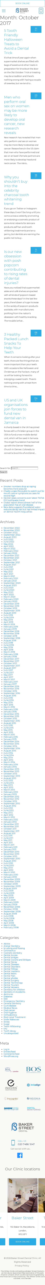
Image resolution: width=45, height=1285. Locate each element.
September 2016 (12, 693)
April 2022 (9, 546)
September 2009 (12, 886)
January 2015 (10, 739)
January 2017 (10, 684)
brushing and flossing (14, 948)
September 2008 (12, 911)
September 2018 (12, 638)
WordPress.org (11, 1056)
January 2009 (10, 904)
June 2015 (9, 728)
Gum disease (10, 1006)
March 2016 (9, 707)
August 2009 (10, 888)
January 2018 (10, 656)
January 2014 (10, 767)
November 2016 (11, 689)
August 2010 (10, 861)
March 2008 (10, 925)
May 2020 (8, 592)
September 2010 (12, 859)
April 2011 (8, 842)
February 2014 (11, 764)
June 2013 (9, 783)
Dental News (10, 973)
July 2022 (8, 539)
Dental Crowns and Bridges (17, 960)
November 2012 (11, 799)
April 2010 (8, 870)
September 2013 (12, 776)
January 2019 (10, 629)
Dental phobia (11, 978)
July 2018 (8, 643)
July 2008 (9, 916)
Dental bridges (11, 957)
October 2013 (10, 774)
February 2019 (11, 627)
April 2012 (8, 815)
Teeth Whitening (12, 1026)
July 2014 (8, 753)
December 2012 (11, 797)
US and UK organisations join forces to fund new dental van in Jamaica (16, 411)
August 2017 (10, 668)
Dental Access (10, 955)
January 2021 (10, 581)
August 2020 (10, 585)
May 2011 (8, 840)
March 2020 (10, 597)
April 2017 (8, 677)
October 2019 (10, 608)
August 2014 (10, 751)
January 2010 (10, 877)
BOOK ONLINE (22, 3)
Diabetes (8, 996)
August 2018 (10, 640)
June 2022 (9, 542)
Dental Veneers (11, 987)
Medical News (10, 1008)
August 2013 (10, 778)
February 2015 (11, 737)
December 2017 (11, 659)
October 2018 (10, 636)
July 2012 (8, 808)
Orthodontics (10, 1015)
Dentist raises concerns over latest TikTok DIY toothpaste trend (24, 499)
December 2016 (11, 686)
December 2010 (11, 852)
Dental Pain (9, 976)
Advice (7, 944)
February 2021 (11, 578)
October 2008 (11, 909)
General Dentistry (12, 1003)
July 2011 (8, 836)
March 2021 (9, 576)
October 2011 (10, 829)
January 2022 (10, 553)
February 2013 (11, 792)
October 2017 (10, 663)
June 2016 (9, 700)
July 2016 (8, 698)
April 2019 (8, 622)
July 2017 (8, 670)
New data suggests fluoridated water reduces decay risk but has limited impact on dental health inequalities (24, 509)
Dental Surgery (11, 980)
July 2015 (8, 725)
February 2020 (11, 599)
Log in (7, 1049)
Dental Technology (13, 983)
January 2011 (10, 849)
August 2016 (10, 695)
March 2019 (9, 624)
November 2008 (12, 907)
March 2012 (9, 817)
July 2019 (8, 615)
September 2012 (12, 803)
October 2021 (10, 560)
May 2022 (8, 544)
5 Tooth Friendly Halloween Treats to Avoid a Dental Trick (16, 41)
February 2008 (11, 927)
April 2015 (8, 732)
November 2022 (12, 530)
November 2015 (11, 716)
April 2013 (8, 787)
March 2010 (9, 872)
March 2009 (10, 900)
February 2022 (11, 551)
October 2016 (10, 691)
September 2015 (12, 721)
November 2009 (12, 881)
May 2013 (8, 785)
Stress (7, 1022)
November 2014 (11, 744)
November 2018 (11, 633)
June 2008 (9, 918)
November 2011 (11, 826)
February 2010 (11, 875)
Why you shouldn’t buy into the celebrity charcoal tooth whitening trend (16, 190)
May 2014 (8, 757)
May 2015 (8, 730)
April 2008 (9, 923)
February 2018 (11, 654)
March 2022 (9, 549)
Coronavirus (9, 950)
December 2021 (11, 555)
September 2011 (12, 831)
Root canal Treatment (15, 1017)
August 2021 (10, 565)
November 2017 (11, 661)
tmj (5, 1029)
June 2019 (9, 617)
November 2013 (11, 771)
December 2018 (11, 631)
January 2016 (10, 712)
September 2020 (12, 583)
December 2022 (12, 528)
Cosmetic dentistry (13, 953)
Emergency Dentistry (14, 1001)
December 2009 (12, 879)
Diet (6, 999)
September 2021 (12, 562)
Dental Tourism (11, 985)
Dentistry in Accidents (14, 992)
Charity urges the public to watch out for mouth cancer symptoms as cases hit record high (24, 493)
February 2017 (11, 682)
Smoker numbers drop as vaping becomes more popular (20, 487)
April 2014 (8, 760)
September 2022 (12, 535)
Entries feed (10, 1052)
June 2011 (8, 838)
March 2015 (9, 735)
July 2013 (8, 780)
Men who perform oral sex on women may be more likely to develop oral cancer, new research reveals (16, 115)
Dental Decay (10, 962)
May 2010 (8, 868)
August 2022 (10, 537)
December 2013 (11, 769)
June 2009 (9, 893)
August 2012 (10, 806)
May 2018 (8, 647)
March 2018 (9, 652)
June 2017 (9, 673)
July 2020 (8, 588)
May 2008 (8, 921)
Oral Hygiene (10, 1012)
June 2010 (9, 865)
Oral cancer (9, 1010)
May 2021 (8, 571)
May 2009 (8, 895)
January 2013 (10, 794)
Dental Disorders (12, 967)
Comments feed (11, 1054)
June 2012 (9, 810)
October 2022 (11, 532)
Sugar (7, 1024)
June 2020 (9, 590)
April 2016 (8, 705)
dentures (8, 994)
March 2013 (9, 790)
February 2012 (11, 819)
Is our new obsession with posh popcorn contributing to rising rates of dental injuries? (15, 267)
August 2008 (10, 914)
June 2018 (9, 645)
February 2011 (10, 847)
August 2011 (10, 833)
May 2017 (8, 675)
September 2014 (12, 748)
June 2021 (9, 569)
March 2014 (9, 762)
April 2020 (9, 594)
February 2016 (11, 709)
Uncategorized (11, 1033)
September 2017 (12, 666)
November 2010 (11, 854)
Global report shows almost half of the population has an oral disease (23, 503)
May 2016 (8, 702)
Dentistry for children (14, 990)
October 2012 (10, 801)
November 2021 (11, 558)
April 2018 (8, 650)
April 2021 (8, 574)
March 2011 (9, 845)
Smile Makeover (11, 1019)
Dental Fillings (11, 969)
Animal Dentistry (12, 946)
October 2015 (10, 718)
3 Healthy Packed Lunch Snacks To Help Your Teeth (16, 343)
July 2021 (8, 567)
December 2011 (11, 824)
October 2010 (10, 856)
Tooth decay (10, 1031)
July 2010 (8, 863)
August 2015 (10, 723)
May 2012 (8, 813)
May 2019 (8, 620)
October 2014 (10, 746)
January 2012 (10, 822)
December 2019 (11, 604)
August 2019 (10, 613)
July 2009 (8, 891)
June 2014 (9, 755)
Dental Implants (12, 971)
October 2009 (11, 884)
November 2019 (11, 606)
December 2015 (11, 714)
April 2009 (9, 898)
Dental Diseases (11, 964)
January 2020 (10, 601)
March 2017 (9, 679)
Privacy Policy (22, 1266)
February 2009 (11, 902)
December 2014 (11, 741)
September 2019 (12, 611)
